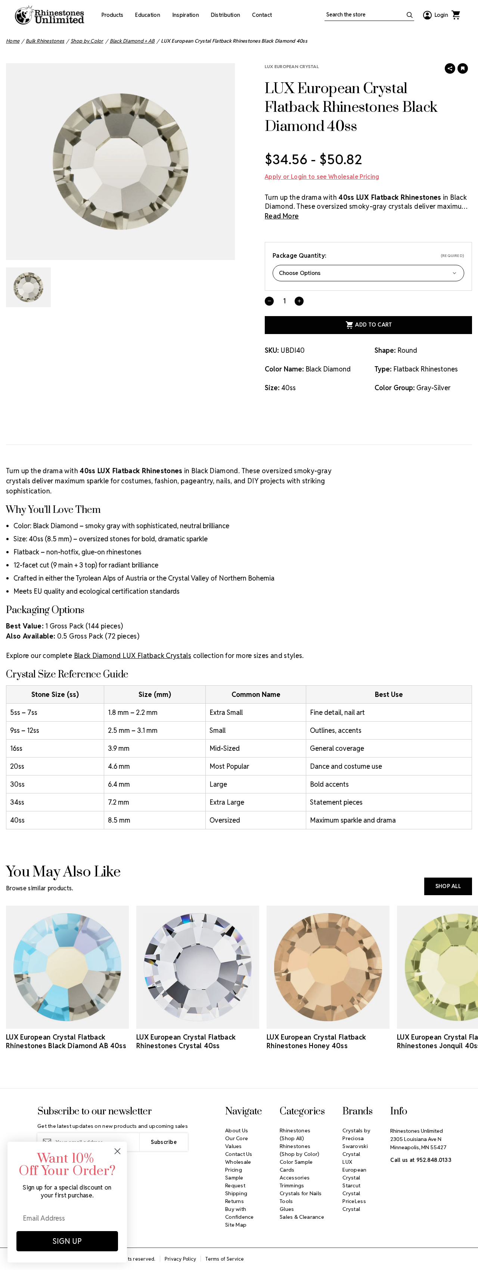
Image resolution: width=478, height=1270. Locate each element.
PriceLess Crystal (354, 1205)
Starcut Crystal (351, 1189)
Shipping (236, 1193)
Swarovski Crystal (355, 1150)
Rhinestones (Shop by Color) (299, 1150)
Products (112, 15)
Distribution (225, 15)
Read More (282, 216)
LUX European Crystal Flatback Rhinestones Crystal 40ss (186, 1041)
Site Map (235, 1224)
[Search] (409, 14)
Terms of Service (224, 1259)
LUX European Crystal (292, 66)
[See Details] (67, 1022)
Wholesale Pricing (238, 1166)
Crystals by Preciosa (356, 1134)
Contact (262, 15)
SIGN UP (67, 1241)
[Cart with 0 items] (455, 14)
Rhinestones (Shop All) (295, 1134)
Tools (286, 1201)
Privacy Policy (180, 1259)
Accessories (295, 1177)
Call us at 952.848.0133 (420, 1160)
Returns (234, 1201)
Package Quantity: (368, 256)
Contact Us (238, 1154)
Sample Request (235, 1181)
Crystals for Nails (301, 1193)
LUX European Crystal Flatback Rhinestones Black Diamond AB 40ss (66, 1041)
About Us (236, 1130)
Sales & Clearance (302, 1217)
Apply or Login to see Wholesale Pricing (322, 177)
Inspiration (185, 15)
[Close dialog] (117, 1151)
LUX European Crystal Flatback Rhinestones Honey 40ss (316, 1041)
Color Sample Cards (296, 1166)
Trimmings (292, 1185)
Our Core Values (236, 1142)
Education (147, 15)
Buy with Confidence (239, 1213)
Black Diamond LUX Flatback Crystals (133, 655)
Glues (287, 1209)
